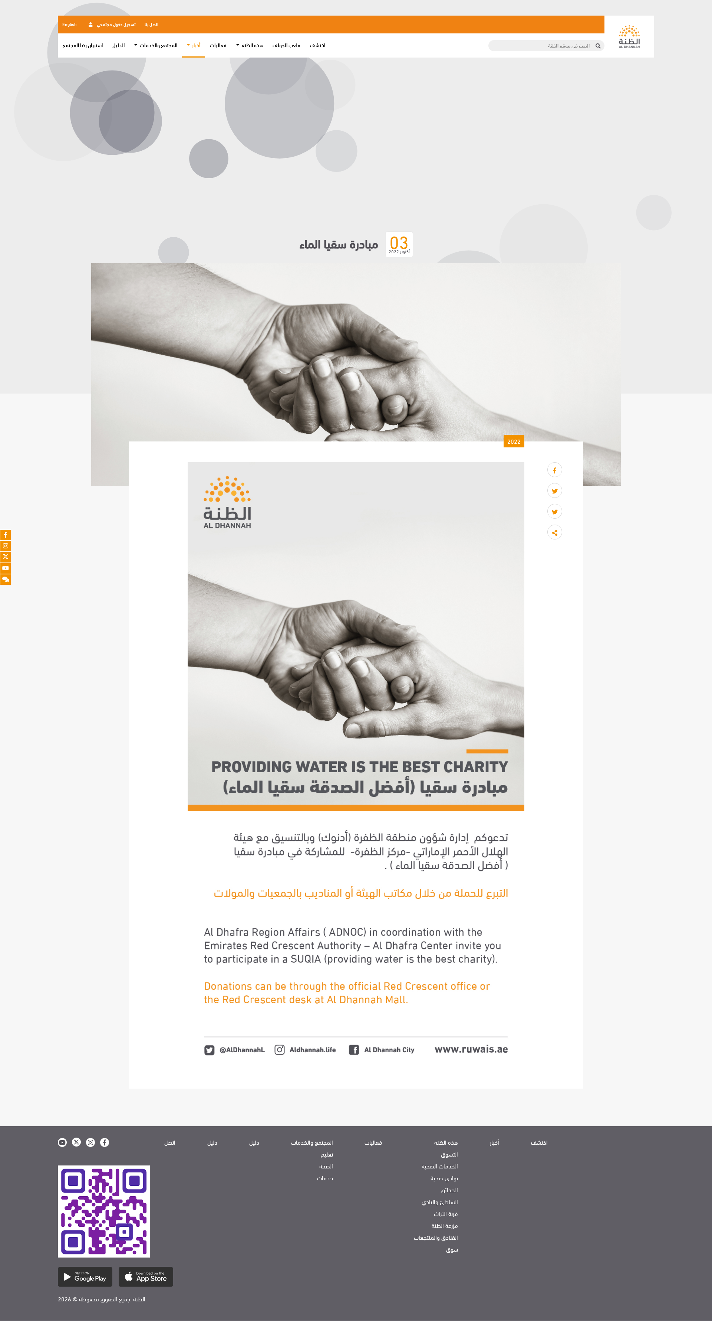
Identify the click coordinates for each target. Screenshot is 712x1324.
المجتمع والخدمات (312, 1142)
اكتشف (317, 45)
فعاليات (218, 45)
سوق (452, 1249)
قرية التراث (446, 1213)
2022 (514, 441)
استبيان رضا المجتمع (83, 45)
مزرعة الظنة (445, 1225)
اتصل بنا (151, 24)
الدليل (118, 45)
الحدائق (449, 1189)
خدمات (325, 1177)
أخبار (494, 1142)
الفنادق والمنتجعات (436, 1237)
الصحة (326, 1165)
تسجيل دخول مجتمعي (116, 24)
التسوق (449, 1153)
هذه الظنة (446, 1142)
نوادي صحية (444, 1177)
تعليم (327, 1153)
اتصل (169, 1142)
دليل (254, 1142)
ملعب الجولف (286, 45)
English (69, 24)
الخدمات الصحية (440, 1165)
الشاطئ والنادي (440, 1201)
